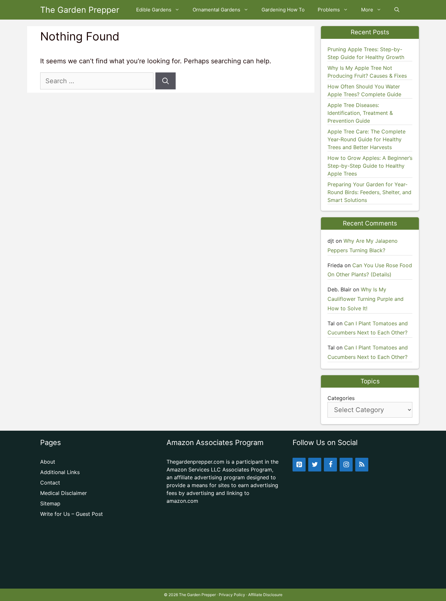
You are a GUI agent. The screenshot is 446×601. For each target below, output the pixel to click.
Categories (341, 398)
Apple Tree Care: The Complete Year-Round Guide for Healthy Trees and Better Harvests (366, 139)
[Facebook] (330, 464)
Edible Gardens (153, 10)
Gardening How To (283, 10)
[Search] (165, 80)
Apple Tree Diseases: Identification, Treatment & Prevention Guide (360, 113)
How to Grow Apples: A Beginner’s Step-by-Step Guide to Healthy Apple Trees (369, 166)
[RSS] (361, 464)
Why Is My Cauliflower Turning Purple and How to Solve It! (365, 299)
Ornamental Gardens (216, 10)
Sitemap (50, 503)
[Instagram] (346, 464)
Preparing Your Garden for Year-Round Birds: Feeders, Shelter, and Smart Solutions (369, 192)
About (47, 461)
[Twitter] (314, 464)
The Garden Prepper (79, 10)
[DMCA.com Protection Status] (223, 578)
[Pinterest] (299, 464)
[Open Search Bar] (397, 10)
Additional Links (60, 472)
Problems (329, 10)
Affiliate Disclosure (265, 594)
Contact (50, 482)
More (367, 10)
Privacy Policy (232, 594)
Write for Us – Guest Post (71, 514)
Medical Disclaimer (63, 493)
